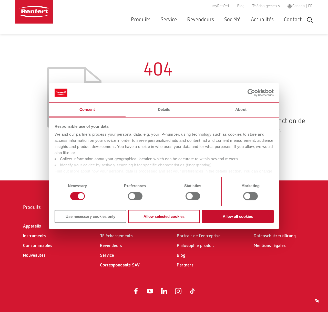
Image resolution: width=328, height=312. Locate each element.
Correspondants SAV (120, 265)
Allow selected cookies (164, 216)
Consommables (37, 245)
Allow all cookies (238, 216)
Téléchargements (266, 6)
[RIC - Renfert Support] (317, 301)
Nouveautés (34, 255)
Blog (240, 6)
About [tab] (241, 109)
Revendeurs (200, 20)
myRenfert (220, 6)
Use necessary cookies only (90, 216)
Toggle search (310, 19)
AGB (258, 226)
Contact (293, 20)
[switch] (135, 196)
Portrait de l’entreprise (199, 236)
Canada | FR (302, 6)
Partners (185, 265)
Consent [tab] (87, 109)
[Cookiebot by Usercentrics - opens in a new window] (251, 92)
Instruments (34, 236)
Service (169, 20)
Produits (140, 20)
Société (232, 20)
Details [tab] (164, 109)
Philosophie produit (195, 245)
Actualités (262, 20)
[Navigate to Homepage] (49, 12)
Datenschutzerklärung (275, 236)
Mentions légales (270, 245)
